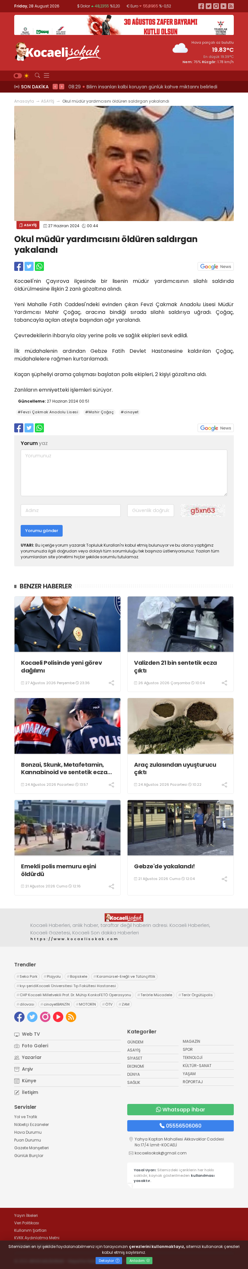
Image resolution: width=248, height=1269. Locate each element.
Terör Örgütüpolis (195, 994)
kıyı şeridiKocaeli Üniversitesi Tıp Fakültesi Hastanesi (66, 985)
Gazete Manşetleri (31, 1148)
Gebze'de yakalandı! (164, 866)
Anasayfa (24, 101)
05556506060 (184, 1126)
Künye (28, 1080)
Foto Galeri (34, 1045)
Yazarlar (31, 1057)
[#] (124, 917)
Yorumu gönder (41, 531)
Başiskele (77, 976)
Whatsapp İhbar (183, 1109)
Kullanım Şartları (30, 1230)
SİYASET (134, 1058)
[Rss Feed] (231, 6)
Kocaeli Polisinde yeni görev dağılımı (61, 666)
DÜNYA (133, 1074)
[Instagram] (216, 6)
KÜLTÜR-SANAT (197, 1065)
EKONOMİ (135, 1066)
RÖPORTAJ (193, 1082)
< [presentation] (55, 86)
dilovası (25, 1004)
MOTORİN (86, 1004)
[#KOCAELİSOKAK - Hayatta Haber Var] (57, 51)
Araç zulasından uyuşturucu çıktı (175, 768)
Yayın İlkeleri (26, 1215)
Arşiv (27, 1069)
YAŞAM (189, 1073)
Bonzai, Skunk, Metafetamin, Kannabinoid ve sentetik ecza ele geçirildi (64, 768)
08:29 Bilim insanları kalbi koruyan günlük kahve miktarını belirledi (142, 86)
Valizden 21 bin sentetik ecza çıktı (175, 666)
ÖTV (107, 1004)
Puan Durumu (27, 1140)
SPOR (188, 1049)
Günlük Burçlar (28, 1155)
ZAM (124, 1004)
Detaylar (107, 1260)
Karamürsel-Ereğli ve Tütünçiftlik (124, 976)
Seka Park (26, 976)
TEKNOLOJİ (192, 1057)
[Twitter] (209, 6)
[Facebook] (201, 6)
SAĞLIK (133, 1082)
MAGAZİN (191, 1041)
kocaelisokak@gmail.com (161, 1153)
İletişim (29, 1092)
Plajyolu (52, 976)
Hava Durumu (28, 1132)
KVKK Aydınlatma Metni (36, 1238)
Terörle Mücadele (154, 994)
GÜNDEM (135, 1042)
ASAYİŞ (47, 101)
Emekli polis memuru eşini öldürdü (58, 870)
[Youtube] (223, 6)
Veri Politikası (26, 1223)
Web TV (30, 1034)
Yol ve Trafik (25, 1116)
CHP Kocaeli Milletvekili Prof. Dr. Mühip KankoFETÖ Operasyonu (73, 994)
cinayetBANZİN (55, 1004)
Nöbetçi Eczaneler (31, 1124)
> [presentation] (62, 86)
